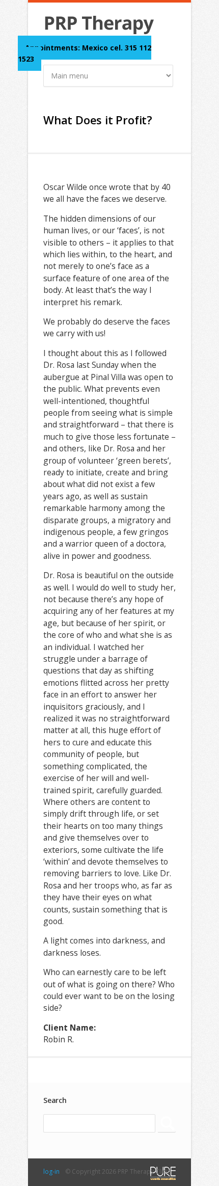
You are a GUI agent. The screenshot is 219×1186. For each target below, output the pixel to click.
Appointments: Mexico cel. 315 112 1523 (84, 53)
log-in (51, 1171)
